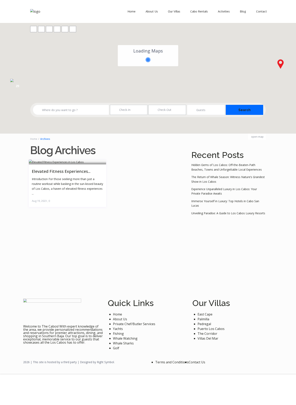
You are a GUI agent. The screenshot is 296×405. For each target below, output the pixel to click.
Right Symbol (105, 362)
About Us (152, 11)
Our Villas (174, 11)
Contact (261, 11)
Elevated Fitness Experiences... (61, 171)
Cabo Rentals (199, 11)
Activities (224, 11)
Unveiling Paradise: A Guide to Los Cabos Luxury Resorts (228, 213)
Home (131, 11)
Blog (243, 11)
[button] (280, 64)
